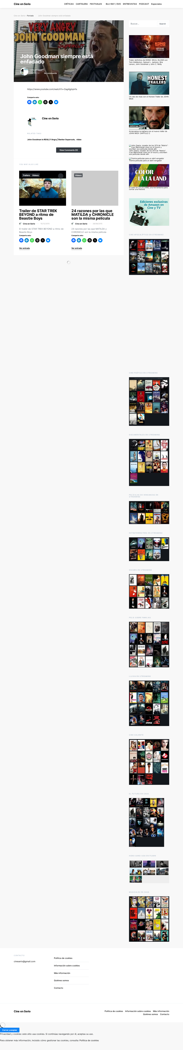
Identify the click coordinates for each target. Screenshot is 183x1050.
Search (162, 24)
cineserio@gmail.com (24, 961)
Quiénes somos (61, 980)
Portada (30, 16)
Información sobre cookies (67, 965)
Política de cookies (63, 958)
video (78, 139)
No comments (50, 73)
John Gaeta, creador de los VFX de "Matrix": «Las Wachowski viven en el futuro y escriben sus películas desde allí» (148, 152)
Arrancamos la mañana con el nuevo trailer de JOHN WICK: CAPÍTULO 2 (148, 132)
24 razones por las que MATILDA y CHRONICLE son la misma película (92, 215)
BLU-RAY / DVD (113, 4)
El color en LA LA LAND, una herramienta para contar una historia (148, 188)
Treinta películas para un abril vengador (145, 160)
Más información (62, 973)
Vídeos (24, 29)
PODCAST (144, 4)
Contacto (58, 988)
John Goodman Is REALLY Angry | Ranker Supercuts (51, 139)
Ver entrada (24, 248)
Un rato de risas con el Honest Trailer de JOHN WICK (149, 98)
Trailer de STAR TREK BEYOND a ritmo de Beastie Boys (38, 215)
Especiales (156, 4)
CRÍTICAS (69, 4)
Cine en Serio (22, 4)
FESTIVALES (96, 4)
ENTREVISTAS (130, 4)
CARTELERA (82, 4)
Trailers (26, 175)
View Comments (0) (68, 150)
